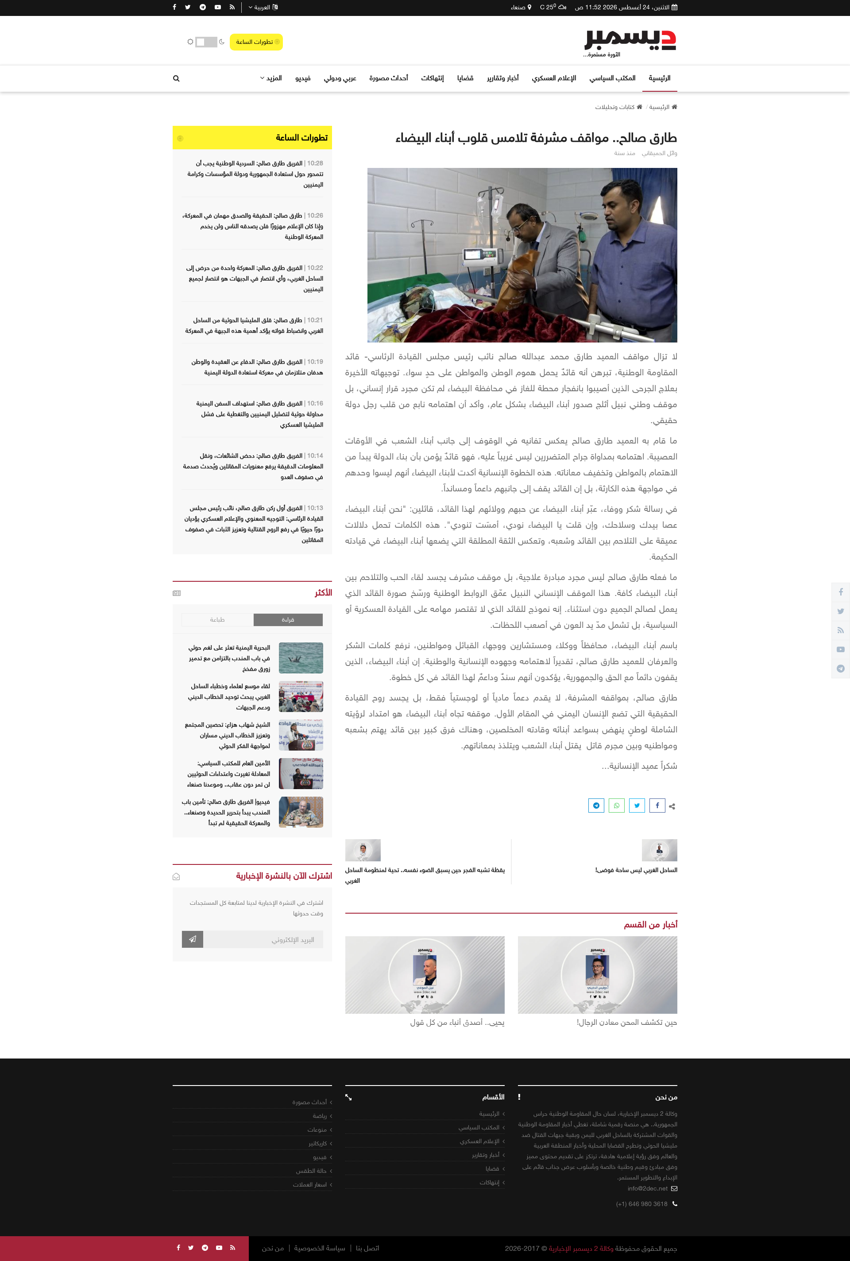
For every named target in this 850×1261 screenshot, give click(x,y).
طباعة (217, 619)
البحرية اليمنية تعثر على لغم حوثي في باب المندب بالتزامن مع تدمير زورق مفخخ (229, 658)
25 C (548, 7)
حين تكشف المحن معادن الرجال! (627, 1022)
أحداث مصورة (389, 77)
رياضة (320, 1116)
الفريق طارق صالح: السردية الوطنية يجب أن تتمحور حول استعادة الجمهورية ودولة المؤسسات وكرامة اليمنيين (255, 174)
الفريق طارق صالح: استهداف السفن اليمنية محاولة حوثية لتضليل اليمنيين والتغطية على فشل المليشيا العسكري (260, 414)
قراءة (288, 619)
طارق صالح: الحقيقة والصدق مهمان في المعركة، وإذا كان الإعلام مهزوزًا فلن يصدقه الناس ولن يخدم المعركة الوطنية (252, 226)
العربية (262, 7)
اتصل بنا (367, 1248)
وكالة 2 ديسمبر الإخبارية (581, 1248)
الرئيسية (660, 77)
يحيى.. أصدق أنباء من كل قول (457, 1022)
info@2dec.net (648, 1188)
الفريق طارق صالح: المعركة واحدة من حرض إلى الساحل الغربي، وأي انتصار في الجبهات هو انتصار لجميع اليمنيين (254, 278)
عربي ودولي (340, 77)
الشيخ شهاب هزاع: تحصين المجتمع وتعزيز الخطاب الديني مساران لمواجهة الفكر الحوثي (227, 735)
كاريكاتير (318, 1143)
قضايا (465, 77)
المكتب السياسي (613, 77)
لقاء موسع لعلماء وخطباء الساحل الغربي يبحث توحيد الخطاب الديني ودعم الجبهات (229, 697)
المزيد (274, 77)
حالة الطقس (311, 1171)
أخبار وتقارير (503, 77)
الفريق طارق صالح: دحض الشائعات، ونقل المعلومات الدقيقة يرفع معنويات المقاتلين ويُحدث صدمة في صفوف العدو (253, 466)
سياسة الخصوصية (319, 1248)
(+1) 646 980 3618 (642, 1204)
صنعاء (518, 7)
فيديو (303, 77)
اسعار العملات (310, 1184)
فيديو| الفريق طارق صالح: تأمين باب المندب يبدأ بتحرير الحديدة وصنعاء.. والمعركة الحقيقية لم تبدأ (226, 812)
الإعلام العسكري (554, 77)
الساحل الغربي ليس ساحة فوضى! (636, 870)
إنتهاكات (432, 77)
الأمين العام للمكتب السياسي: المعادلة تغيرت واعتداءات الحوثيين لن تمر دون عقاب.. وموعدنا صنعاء (228, 774)
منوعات (317, 1129)
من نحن (273, 1248)
